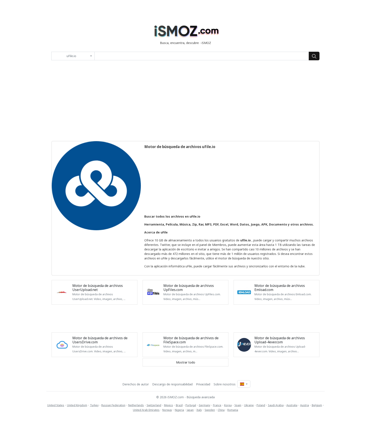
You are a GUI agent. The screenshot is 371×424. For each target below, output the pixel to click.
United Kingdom (77, 405)
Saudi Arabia (276, 405)
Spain (237, 405)
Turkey (94, 405)
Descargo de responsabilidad (172, 384)
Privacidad (203, 384)
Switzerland (154, 405)
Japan (190, 410)
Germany (204, 405)
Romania (232, 410)
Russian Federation (113, 405)
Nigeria (179, 410)
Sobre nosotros (225, 384)
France (217, 405)
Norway (167, 410)
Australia (291, 405)
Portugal (191, 405)
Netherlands (136, 405)
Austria (304, 405)
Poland (261, 405)
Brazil (179, 405)
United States (55, 405)
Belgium (317, 405)
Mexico (168, 405)
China (221, 410)
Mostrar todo (185, 362)
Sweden (210, 410)
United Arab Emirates (146, 410)
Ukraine (249, 405)
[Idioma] (243, 384)
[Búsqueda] (314, 56)
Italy (199, 410)
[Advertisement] (185, 101)
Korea (228, 405)
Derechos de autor (135, 384)
